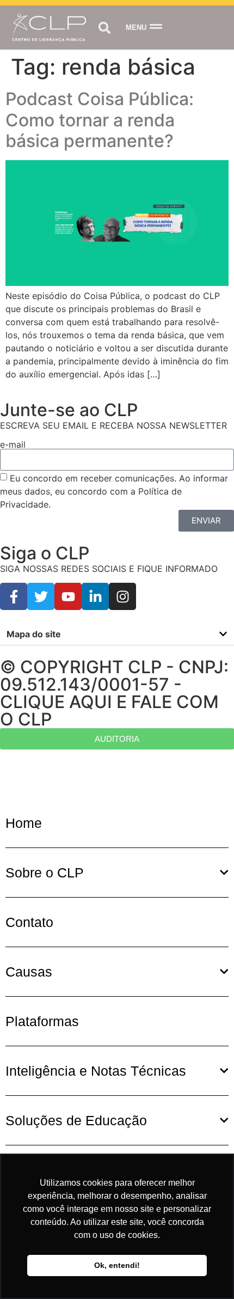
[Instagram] (122, 596)
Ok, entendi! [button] (117, 1265)
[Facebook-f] (13, 596)
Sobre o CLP (44, 872)
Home (23, 823)
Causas (28, 971)
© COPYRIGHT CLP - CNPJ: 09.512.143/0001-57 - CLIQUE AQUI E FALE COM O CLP (114, 693)
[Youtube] (68, 596)
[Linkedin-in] (95, 596)
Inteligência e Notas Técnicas (95, 1070)
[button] (104, 27)
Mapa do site (34, 634)
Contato (29, 922)
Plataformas (42, 1021)
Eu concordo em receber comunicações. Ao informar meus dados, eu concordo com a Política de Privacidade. (114, 490)
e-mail (13, 444)
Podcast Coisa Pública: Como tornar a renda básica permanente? (99, 119)
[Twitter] (40, 596)
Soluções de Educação (76, 1120)
